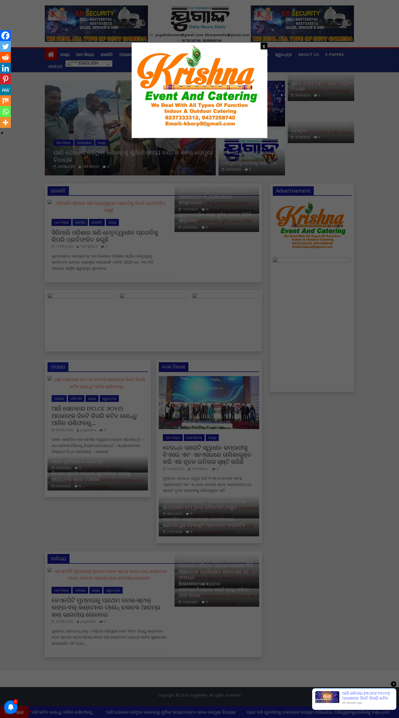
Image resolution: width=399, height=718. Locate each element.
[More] (5, 122)
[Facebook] (5, 35)
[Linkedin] (5, 68)
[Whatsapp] (5, 111)
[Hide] (2, 133)
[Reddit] (5, 57)
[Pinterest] (5, 79)
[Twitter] (5, 46)
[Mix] (5, 100)
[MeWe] (5, 89)
